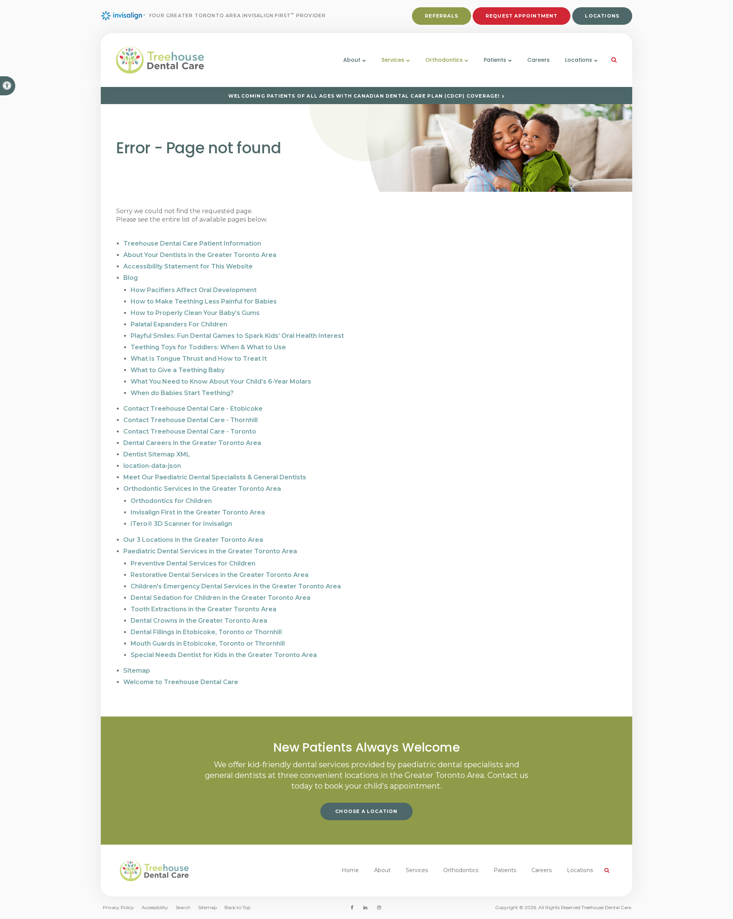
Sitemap (136, 670)
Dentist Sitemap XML (156, 454)
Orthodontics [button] (444, 60)
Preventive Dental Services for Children (193, 563)
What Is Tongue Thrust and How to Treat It (199, 358)
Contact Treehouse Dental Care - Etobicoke (193, 408)
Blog (130, 277)
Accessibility (155, 907)
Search (183, 907)
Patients (505, 870)
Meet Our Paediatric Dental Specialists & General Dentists (214, 477)
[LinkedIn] (365, 907)
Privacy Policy (118, 907)
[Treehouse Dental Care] (197, 60)
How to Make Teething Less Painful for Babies (204, 301)
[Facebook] (353, 907)
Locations (602, 16)
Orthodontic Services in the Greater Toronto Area (202, 488)
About (382, 870)
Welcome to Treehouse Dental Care (180, 682)
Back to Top (237, 907)
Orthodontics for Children (171, 500)
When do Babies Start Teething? (182, 393)
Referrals (441, 16)
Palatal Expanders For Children (179, 324)
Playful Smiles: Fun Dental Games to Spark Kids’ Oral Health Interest (237, 335)
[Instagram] (378, 907)
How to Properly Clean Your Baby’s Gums (195, 313)
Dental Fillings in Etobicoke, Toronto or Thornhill (206, 632)
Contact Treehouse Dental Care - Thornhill (190, 420)
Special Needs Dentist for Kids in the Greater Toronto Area (224, 655)
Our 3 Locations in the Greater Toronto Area (193, 539)
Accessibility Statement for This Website (188, 266)
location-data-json (152, 465)
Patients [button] (495, 60)
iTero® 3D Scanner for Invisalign (181, 523)
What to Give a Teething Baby (177, 370)
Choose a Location (366, 811)
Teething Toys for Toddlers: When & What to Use (208, 347)
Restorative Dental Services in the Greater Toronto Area (219, 574)
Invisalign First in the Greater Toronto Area (198, 512)
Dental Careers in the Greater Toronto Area (192, 443)
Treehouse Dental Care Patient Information (192, 243)
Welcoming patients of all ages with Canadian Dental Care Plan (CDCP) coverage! (364, 96)
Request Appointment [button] (522, 16)
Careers (538, 60)
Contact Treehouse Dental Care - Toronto (189, 431)
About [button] (351, 60)
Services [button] (392, 60)
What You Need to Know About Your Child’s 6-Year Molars (221, 381)
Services (417, 870)
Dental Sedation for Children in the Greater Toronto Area (220, 597)
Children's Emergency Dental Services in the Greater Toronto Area (236, 586)
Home (350, 870)
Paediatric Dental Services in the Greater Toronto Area (210, 551)
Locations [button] (578, 60)
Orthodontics (460, 870)
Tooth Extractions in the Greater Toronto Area (203, 609)
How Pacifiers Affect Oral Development (194, 290)
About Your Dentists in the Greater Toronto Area (199, 255)
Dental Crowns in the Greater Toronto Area (199, 620)
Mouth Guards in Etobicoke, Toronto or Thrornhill (208, 643)
